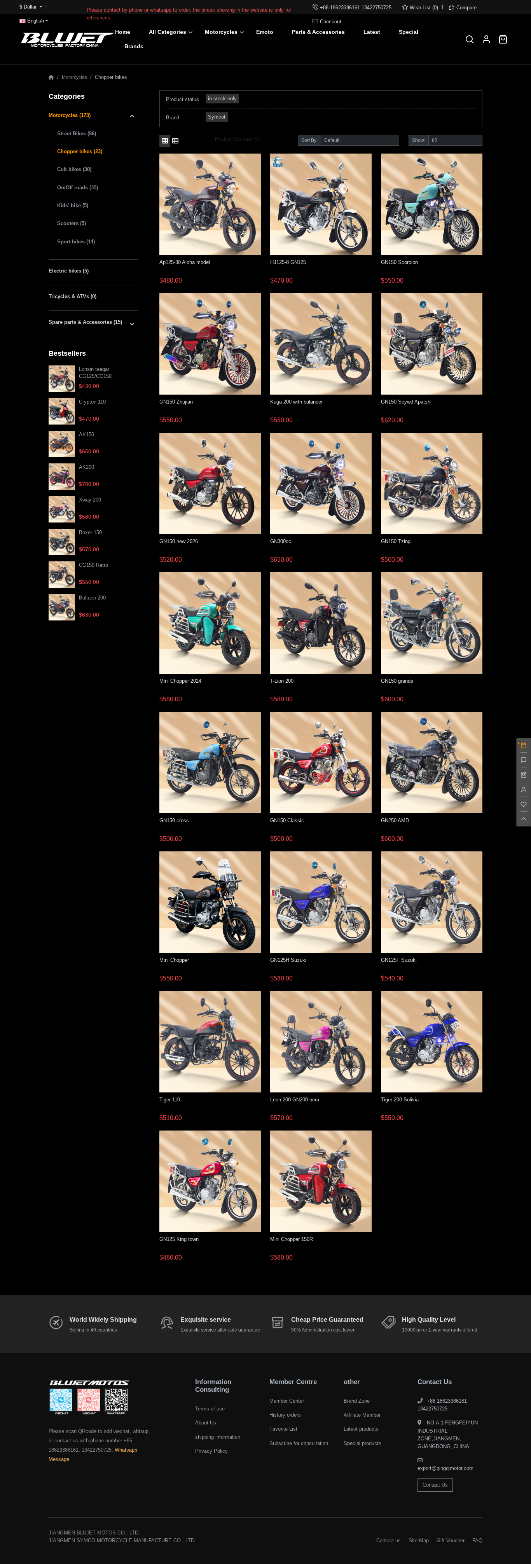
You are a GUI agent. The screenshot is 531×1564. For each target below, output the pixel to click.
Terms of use (210, 1409)
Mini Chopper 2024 (180, 681)
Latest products (361, 1429)
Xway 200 (90, 500)
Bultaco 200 (92, 598)
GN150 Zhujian (176, 402)
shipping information (217, 1437)
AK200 (86, 467)
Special (408, 32)
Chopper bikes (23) (79, 151)
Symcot (216, 117)
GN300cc (280, 541)
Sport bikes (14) (76, 242)
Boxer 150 (90, 532)
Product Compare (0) (237, 139)
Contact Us (435, 1485)
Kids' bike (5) (72, 205)
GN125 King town (179, 1239)
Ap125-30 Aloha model (184, 262)
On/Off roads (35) (77, 187)
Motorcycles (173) (70, 115)
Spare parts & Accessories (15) (85, 322)
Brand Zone (357, 1401)
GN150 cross (174, 820)
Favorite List (283, 1429)
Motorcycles (221, 32)
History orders (285, 1415)
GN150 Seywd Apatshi (406, 402)
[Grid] (164, 141)
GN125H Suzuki (288, 960)
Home (122, 32)
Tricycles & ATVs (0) (72, 296)
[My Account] (486, 39)
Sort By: (309, 140)
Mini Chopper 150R (291, 1239)
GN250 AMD (395, 820)
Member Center (286, 1401)
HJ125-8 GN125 (288, 262)
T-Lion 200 (281, 681)
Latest (371, 32)
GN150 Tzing (395, 541)
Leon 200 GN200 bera (294, 1100)
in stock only (222, 98)
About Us (205, 1423)
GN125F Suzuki (399, 960)
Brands (133, 46)
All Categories (167, 32)
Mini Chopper (174, 960)
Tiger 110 (169, 1100)
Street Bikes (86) (76, 133)
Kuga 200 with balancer (296, 402)
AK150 (86, 434)
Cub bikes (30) (74, 169)
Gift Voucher (451, 1540)
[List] (175, 141)
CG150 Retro (93, 565)
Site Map (419, 1540)
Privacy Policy (211, 1451)
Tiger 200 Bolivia (400, 1100)
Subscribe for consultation (298, 1443)
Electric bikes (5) (69, 271)
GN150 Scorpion (399, 262)
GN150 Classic (287, 820)
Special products (362, 1443)
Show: (418, 140)
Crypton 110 (92, 402)
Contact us (388, 1540)
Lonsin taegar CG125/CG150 (95, 372)
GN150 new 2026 (178, 541)
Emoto (264, 32)
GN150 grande (397, 681)
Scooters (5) (71, 223)
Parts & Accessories (318, 32)
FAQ (477, 1540)
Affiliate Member (362, 1415)
